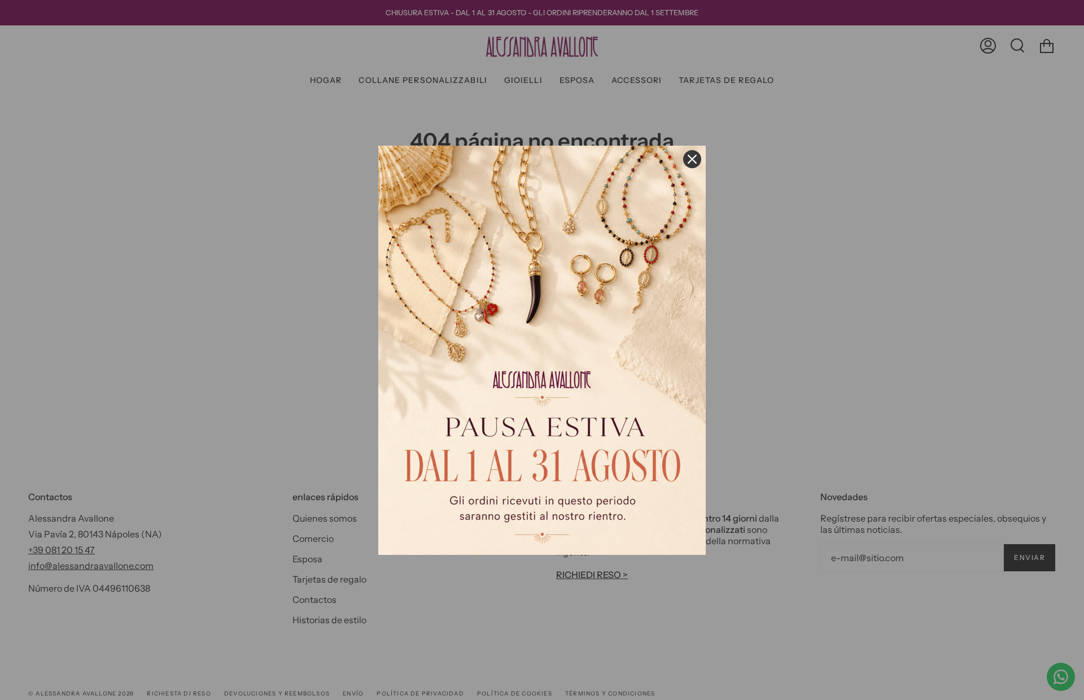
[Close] (692, 159)
